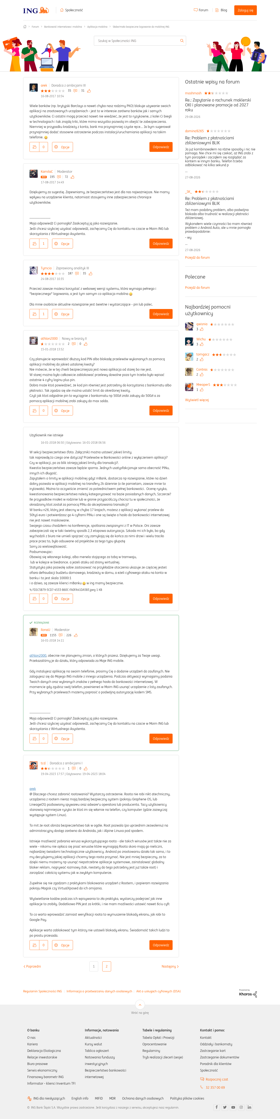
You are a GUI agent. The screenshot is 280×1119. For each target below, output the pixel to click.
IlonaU (45, 630)
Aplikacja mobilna (97, 26)
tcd (43, 763)
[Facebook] (216, 1107)
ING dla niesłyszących (49, 1098)
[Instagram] (241, 1107)
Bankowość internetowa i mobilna (63, 26)
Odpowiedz (161, 147)
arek (44, 85)
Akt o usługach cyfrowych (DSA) (158, 991)
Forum (203, 10)
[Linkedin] (249, 1107)
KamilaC (47, 171)
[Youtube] (233, 1107)
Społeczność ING (24, 26)
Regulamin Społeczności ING (42, 991)
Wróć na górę (140, 1013)
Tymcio (46, 268)
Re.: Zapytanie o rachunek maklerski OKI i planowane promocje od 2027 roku (218, 105)
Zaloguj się (245, 10)
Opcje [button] (65, 147)
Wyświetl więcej (197, 400)
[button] (34, 147)
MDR (112, 1098)
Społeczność (74, 10)
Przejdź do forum (197, 257)
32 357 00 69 (215, 1087)
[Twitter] (225, 1107)
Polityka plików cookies (187, 1098)
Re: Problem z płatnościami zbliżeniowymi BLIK (209, 140)
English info (80, 1098)
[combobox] (140, 41)
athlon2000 (49, 338)
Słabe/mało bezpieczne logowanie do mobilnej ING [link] (141, 26)
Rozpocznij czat (217, 1079)
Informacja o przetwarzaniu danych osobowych (99, 991)
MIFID (99, 1098)
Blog (224, 10)
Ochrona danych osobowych (143, 1098)
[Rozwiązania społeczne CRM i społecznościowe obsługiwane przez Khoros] (248, 993)
